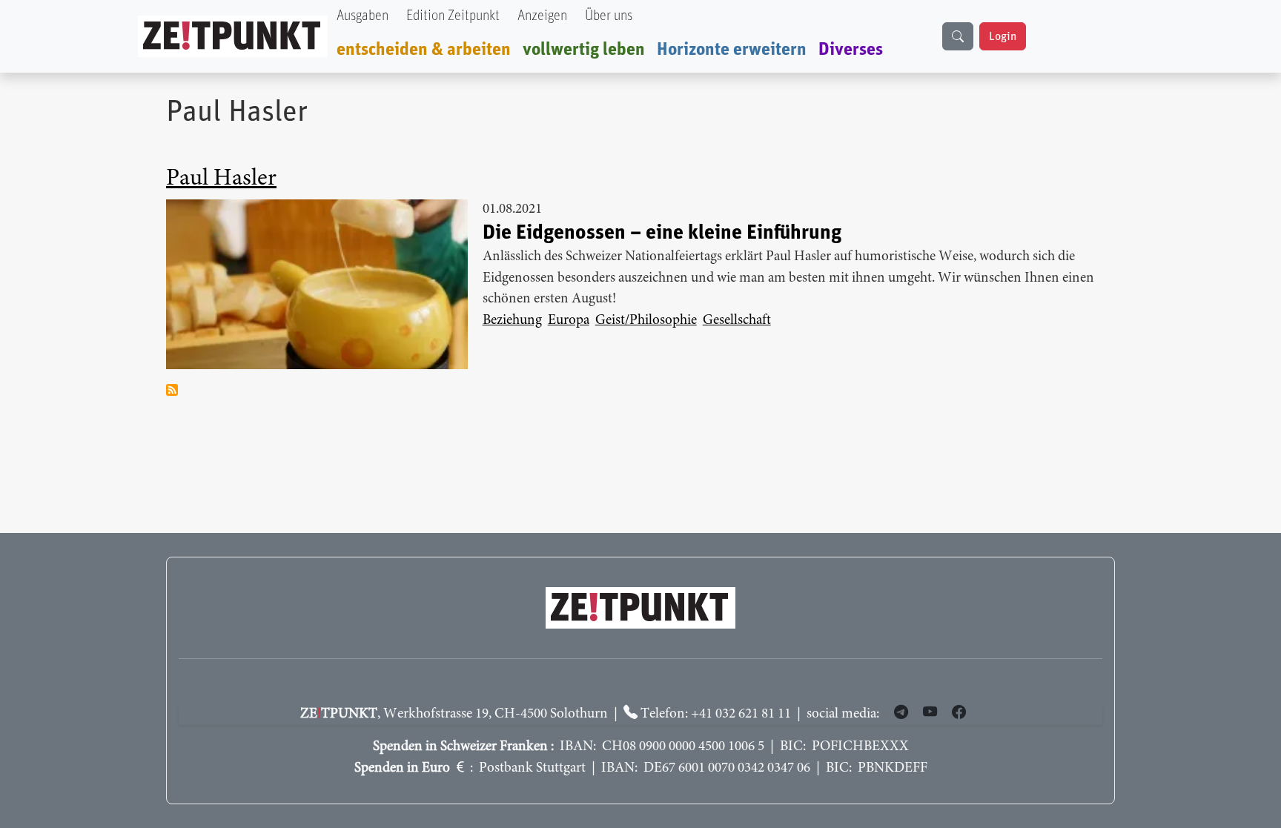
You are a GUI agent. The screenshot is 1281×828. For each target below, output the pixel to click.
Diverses (850, 50)
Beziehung (512, 321)
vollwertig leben (584, 50)
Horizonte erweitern (732, 50)
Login (1002, 36)
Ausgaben (362, 16)
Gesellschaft (737, 321)
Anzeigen (542, 16)
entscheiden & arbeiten (424, 50)
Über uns (608, 16)
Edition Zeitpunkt (453, 16)
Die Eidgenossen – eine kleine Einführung (662, 232)
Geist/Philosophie (646, 321)
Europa (568, 321)
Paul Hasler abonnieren (172, 390)
